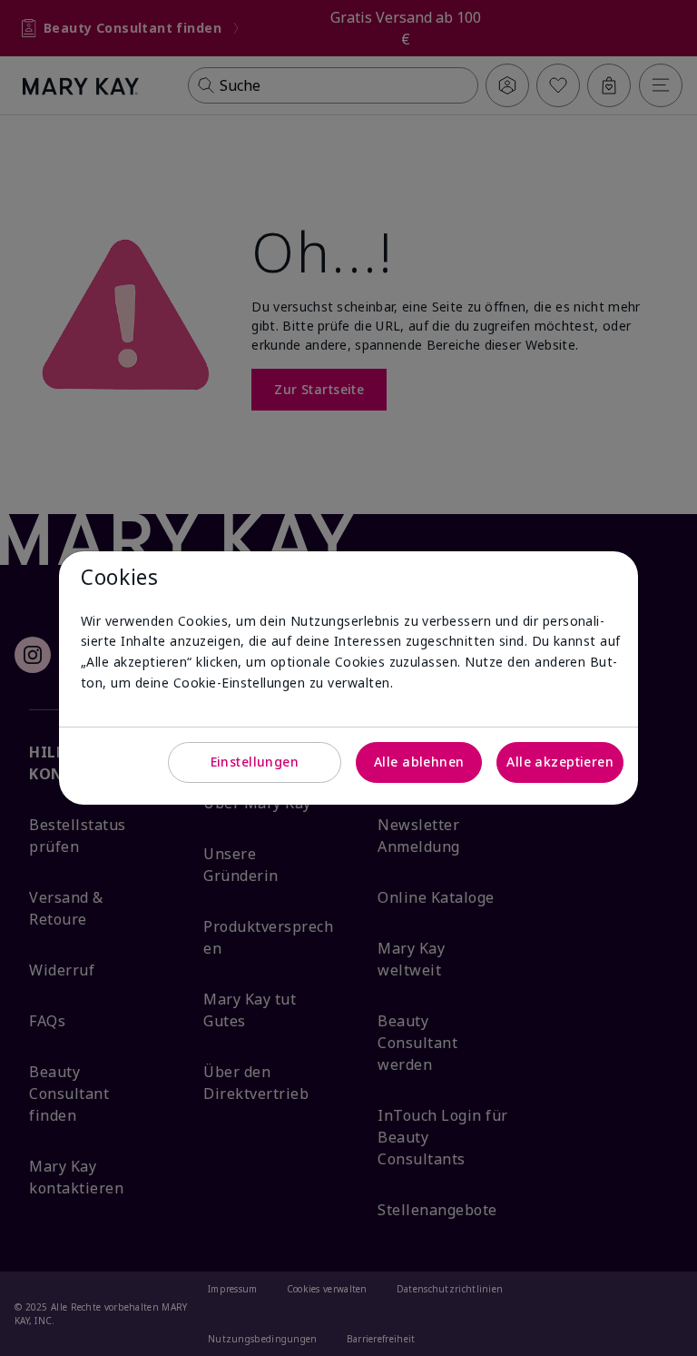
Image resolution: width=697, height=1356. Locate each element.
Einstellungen (255, 761)
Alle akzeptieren (560, 761)
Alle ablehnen (419, 761)
